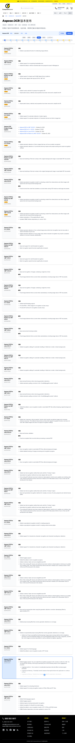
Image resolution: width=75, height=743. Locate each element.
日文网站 (29, 736)
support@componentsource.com (11, 726)
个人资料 (64, 733)
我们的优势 (55, 3)
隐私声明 (46, 727)
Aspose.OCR (18, 16)
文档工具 (24, 13)
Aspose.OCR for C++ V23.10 (27, 129)
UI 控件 (5, 13)
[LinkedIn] (3, 730)
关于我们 (29, 721)
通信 (11, 13)
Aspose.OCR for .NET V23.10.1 (27, 127)
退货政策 (46, 730)
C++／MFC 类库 (31, 24)
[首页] (3, 16)
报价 (63, 727)
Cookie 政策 (47, 724)
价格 (26, 33)
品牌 (60, 13)
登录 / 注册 (65, 721)
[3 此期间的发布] (34, 40)
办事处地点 (30, 727)
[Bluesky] (14, 730)
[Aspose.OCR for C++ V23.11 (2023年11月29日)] (63, 40)
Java (19, 24)
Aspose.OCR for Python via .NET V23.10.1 (30, 133)
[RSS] (17, 730)
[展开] (44, 675)
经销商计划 (30, 733)
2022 (44, 37)
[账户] (67, 8)
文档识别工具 (11, 16)
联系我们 (29, 724)
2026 (24, 37)
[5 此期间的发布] (69, 40)
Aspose (4, 24)
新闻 (70, 13)
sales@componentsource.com (10, 724)
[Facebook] (10, 730)
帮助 (60, 3)
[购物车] (71, 8)
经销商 (63, 3)
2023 (39, 37)
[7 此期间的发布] (57, 40)
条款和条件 (47, 733)
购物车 (63, 724)
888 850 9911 (10, 718)
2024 (34, 37)
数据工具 (17, 13)
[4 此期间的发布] (51, 40)
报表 (38, 13)
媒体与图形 (31, 13)
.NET (16, 24)
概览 (11, 33)
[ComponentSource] (7, 7)
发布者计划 (30, 730)
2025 (29, 37)
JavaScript (24, 24)
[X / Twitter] (7, 730)
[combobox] (37, 8)
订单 (63, 730)
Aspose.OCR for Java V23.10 (27, 131)
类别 (55, 13)
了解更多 (56, 1)
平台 (65, 13)
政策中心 (46, 721)
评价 (22, 33)
